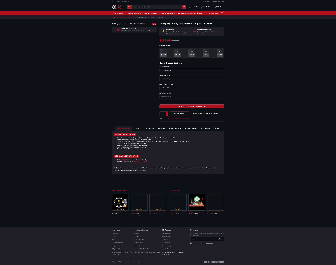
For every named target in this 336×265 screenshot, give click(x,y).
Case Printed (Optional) (166, 84)
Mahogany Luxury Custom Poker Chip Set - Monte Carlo (196, 212)
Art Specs (161, 128)
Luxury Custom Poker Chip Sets (124, 17)
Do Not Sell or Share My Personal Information (172, 253)
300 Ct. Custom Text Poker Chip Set (139, 212)
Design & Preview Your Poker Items (190, 106)
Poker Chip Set (164, 67)
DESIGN (123, 160)
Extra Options (205, 128)
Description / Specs (123, 128)
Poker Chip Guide (175, 128)
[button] (138, 215)
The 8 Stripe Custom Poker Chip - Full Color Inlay (157, 212)
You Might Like (175, 190)
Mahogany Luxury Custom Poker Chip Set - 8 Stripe (178, 212)
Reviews (137, 128)
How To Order (149, 128)
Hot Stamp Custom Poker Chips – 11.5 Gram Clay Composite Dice (120, 212)
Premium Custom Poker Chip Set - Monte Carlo (215, 212)
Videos (216, 128)
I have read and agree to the (202, 243)
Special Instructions (165, 93)
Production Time (164, 76)
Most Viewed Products (119, 190)
